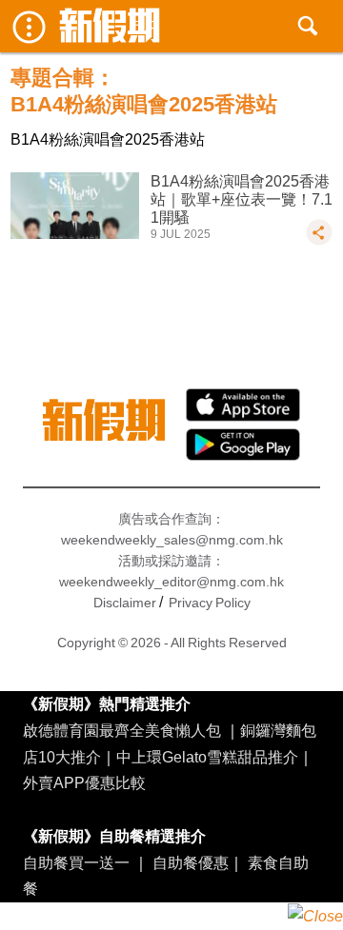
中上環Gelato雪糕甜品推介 (207, 756)
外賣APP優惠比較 (84, 782)
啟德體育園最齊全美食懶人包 (122, 730)
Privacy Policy (210, 602)
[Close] (315, 916)
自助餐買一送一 (76, 862)
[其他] (319, 240)
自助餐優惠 (190, 862)
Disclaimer (124, 602)
